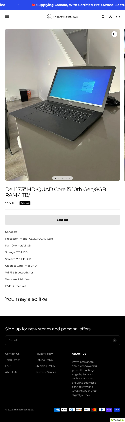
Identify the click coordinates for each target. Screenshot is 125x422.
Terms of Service (45, 372)
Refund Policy (44, 359)
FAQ (8, 366)
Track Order (12, 359)
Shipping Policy (45, 366)
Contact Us (12, 353)
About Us (11, 372)
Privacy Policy (44, 353)
